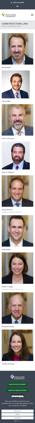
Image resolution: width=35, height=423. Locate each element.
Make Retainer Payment (17, 390)
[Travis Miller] (16, 84)
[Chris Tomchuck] (17, 120)
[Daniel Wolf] (17, 49)
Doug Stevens (7, 210)
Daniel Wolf (6, 67)
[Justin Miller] (17, 231)
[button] (32, 15)
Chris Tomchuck (8, 138)
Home (4, 26)
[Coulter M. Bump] (17, 345)
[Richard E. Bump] (17, 308)
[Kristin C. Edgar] (17, 268)
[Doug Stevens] (17, 191)
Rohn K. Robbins (8, 172)
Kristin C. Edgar (7, 287)
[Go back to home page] (17, 379)
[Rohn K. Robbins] (16, 155)
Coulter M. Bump (8, 364)
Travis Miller (6, 101)
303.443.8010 (18, 2)
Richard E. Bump (8, 327)
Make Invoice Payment (17, 384)
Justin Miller (6, 249)
